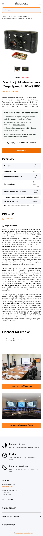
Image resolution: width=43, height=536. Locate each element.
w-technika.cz (19, 533)
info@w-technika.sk (8, 486)
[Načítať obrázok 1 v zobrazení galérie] (18, 69)
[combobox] (21, 10)
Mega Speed (25, 77)
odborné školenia (19, 125)
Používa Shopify (28, 533)
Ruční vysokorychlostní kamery (18, 16)
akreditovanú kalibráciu (24, 128)
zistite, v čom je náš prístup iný (22, 119)
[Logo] (21, 3)
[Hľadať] (4, 10)
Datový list (9, 219)
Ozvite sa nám (27, 134)
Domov (4, 16)
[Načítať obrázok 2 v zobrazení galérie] (25, 69)
